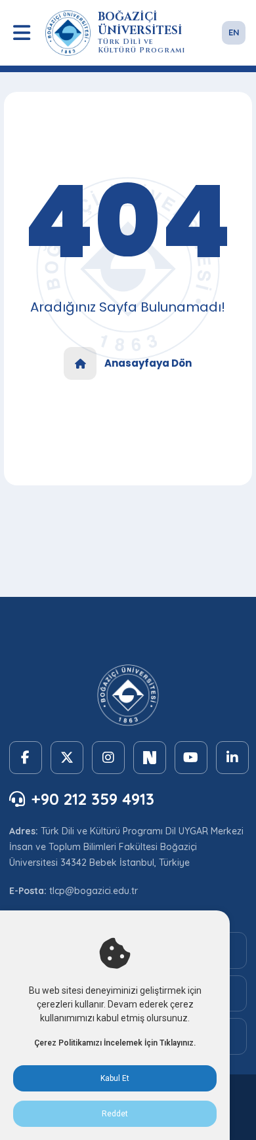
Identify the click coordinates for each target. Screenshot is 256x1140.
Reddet (115, 1113)
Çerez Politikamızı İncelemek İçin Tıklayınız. (115, 1043)
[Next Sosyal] (149, 757)
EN (234, 32)
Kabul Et (114, 1078)
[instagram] (108, 757)
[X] (67, 757)
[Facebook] (25, 757)
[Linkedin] (232, 757)
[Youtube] (191, 757)
